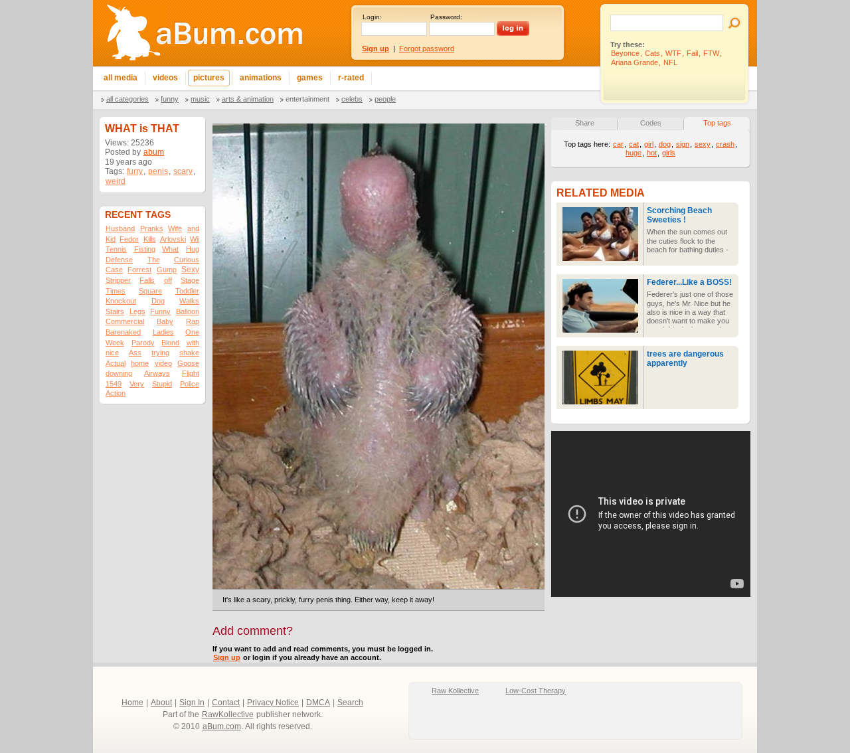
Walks (189, 301)
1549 (114, 384)
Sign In (192, 702)
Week (115, 343)
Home (132, 702)
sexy (703, 144)
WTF (673, 53)
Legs (137, 311)
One (192, 332)
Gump (167, 270)
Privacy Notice (273, 702)
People (385, 99)
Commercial (125, 321)
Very (136, 384)
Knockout (121, 301)
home (140, 363)
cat (634, 144)
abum (153, 152)
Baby (165, 321)
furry (135, 171)
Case (114, 270)
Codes (650, 123)
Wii (194, 239)
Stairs (115, 311)
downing (119, 373)
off (168, 280)
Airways (157, 373)
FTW (711, 53)
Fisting (144, 249)
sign (682, 144)
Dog (158, 301)
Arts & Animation (248, 99)
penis (158, 171)
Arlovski (173, 239)
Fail (692, 53)
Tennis (116, 249)
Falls (147, 280)
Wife (175, 228)
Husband (120, 228)
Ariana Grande (634, 62)
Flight (190, 373)
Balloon (187, 311)
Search (350, 702)
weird (116, 181)
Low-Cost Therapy (535, 691)
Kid (111, 239)
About (161, 702)
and (193, 228)
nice (112, 353)
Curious (186, 260)
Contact (226, 702)
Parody (143, 343)
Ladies (163, 332)
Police (189, 384)
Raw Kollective (455, 691)
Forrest (139, 270)
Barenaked (123, 332)
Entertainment (307, 99)
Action (116, 393)
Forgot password (426, 48)
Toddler (187, 291)
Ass (135, 353)
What (170, 249)
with (193, 343)
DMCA (318, 702)
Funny (170, 99)
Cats (652, 53)
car (618, 144)
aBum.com (222, 726)
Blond (170, 343)
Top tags (717, 123)
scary (183, 171)
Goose (188, 363)
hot (652, 153)
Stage (190, 280)
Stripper (118, 280)
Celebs (352, 99)
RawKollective (228, 714)
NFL (670, 62)
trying (160, 353)
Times (116, 291)
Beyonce (625, 53)
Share (584, 123)
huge (633, 153)
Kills (149, 239)
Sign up (226, 657)
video (163, 363)
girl (648, 144)
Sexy (190, 269)
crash (725, 144)
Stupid (162, 384)
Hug (192, 249)
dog (665, 144)
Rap (192, 321)
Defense (119, 260)
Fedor (129, 239)
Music (200, 99)
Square (150, 291)
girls (668, 153)
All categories (127, 99)
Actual (116, 363)
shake (189, 353)
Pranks (151, 228)
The (153, 260)
